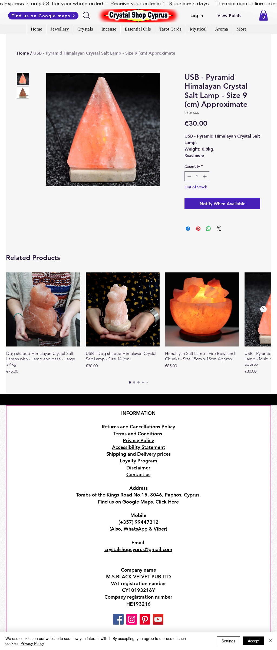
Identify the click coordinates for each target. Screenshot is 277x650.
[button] (263, 15)
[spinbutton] (197, 176)
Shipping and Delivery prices (138, 454)
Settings (228, 641)
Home (23, 53)
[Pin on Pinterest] (198, 228)
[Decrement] (188, 176)
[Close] (270, 641)
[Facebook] (118, 619)
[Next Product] (263, 309)
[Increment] (205, 176)
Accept (253, 641)
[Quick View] (43, 309)
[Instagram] (131, 619)
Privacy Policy (32, 643)
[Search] (87, 15)
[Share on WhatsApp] (208, 228)
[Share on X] (219, 228)
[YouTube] (158, 619)
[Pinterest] (145, 619)
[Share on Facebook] (188, 228)
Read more (194, 155)
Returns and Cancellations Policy (138, 427)
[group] (138, 323)
